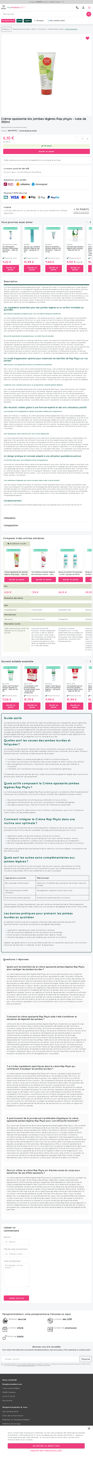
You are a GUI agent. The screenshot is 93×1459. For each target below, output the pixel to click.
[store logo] (30, 7)
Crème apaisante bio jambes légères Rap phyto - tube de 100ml (16, 573)
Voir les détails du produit (28, 130)
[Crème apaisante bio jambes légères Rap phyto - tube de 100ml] (16, 558)
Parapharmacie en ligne (21, 29)
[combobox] (46, 14)
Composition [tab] (11, 525)
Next (90, 222)
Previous (86, 222)
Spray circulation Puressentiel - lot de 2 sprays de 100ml (70, 573)
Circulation (42, 29)
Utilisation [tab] (9, 518)
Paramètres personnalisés (46, 1451)
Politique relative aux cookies (20, 1440)
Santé (34, 29)
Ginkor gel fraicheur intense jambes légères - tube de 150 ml (10, 688)
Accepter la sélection (46, 1446)
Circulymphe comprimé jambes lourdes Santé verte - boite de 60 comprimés (32, 689)
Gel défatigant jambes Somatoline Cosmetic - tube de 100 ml (10, 249)
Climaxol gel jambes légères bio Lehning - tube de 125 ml (75, 248)
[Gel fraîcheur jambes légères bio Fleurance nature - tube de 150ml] (43, 558)
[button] (87, 38)
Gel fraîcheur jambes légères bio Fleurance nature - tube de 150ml (43, 573)
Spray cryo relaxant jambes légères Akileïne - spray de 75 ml (32, 249)
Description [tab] (11, 281)
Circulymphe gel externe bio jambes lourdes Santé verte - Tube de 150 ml (75, 688)
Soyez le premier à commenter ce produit (14, 127)
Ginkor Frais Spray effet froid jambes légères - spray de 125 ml (52, 688)
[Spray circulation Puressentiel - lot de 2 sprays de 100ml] (70, 558)
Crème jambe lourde (55, 29)
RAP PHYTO (12, 131)
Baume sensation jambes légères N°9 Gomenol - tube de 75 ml (53, 249)
